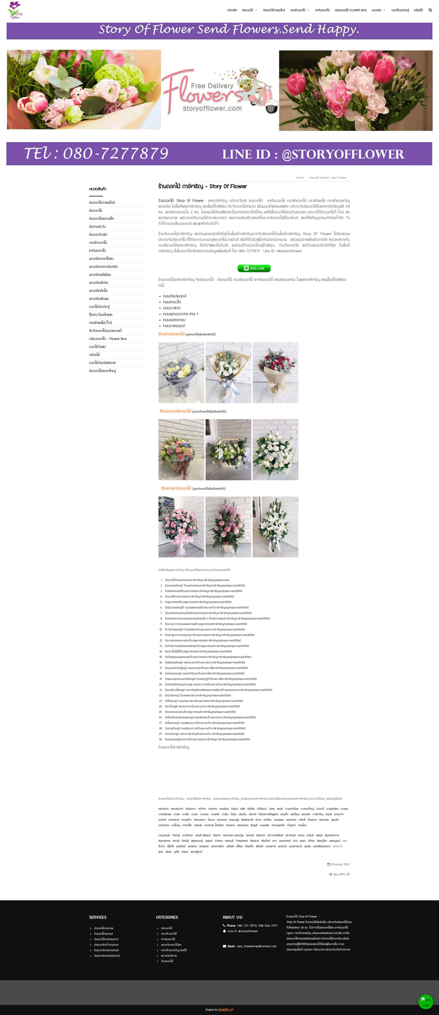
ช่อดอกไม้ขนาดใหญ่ (102, 371)
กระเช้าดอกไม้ (297, 10)
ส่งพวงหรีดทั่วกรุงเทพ (106, 944)
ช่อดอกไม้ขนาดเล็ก (101, 219)
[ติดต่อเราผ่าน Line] (425, 1001)
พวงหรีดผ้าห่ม (98, 283)
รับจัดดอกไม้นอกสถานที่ (105, 331)
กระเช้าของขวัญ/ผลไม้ (174, 950)
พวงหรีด (376, 10)
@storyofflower (247, 931)
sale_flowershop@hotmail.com (256, 946)
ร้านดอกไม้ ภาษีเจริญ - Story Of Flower (327, 178)
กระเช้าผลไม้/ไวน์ (100, 323)
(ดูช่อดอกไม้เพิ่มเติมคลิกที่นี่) (200, 334)
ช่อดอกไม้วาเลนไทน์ (274, 10)
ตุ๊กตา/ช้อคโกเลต (100, 315)
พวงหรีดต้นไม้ (98, 291)
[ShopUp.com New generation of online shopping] (226, 1009)
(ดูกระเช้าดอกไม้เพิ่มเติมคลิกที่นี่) (208, 411)
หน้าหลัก (232, 10)
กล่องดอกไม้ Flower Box (351, 10)
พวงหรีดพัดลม (99, 299)
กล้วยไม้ (418, 10)
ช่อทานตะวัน (97, 227)
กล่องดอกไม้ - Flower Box (108, 339)
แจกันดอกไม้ (323, 10)
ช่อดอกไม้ (247, 10)
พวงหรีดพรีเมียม (100, 275)
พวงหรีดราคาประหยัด (103, 267)
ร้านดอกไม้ (167, 961)
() (209, 488)
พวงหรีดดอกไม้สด (101, 259)
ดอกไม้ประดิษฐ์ (400, 10)
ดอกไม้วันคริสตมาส (102, 363)
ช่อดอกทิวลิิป (98, 235)
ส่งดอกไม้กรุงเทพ (103, 928)
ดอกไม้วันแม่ (97, 347)
